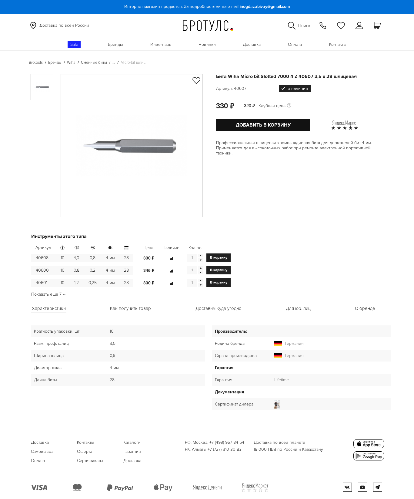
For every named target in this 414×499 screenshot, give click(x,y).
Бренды (115, 44)
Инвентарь (160, 44)
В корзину (218, 257)
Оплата (295, 44)
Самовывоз (42, 451)
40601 (41, 282)
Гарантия (132, 451)
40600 (42, 270)
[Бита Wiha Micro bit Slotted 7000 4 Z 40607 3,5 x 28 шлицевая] (131, 145)
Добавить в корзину (263, 125)
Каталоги (132, 442)
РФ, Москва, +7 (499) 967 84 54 (214, 442)
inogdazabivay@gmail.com (265, 6)
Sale (74, 44)
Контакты (337, 44)
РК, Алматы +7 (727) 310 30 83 (213, 449)
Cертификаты (90, 460)
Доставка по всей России (64, 25)
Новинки (207, 44)
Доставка (252, 44)
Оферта (84, 451)
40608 (42, 257)
